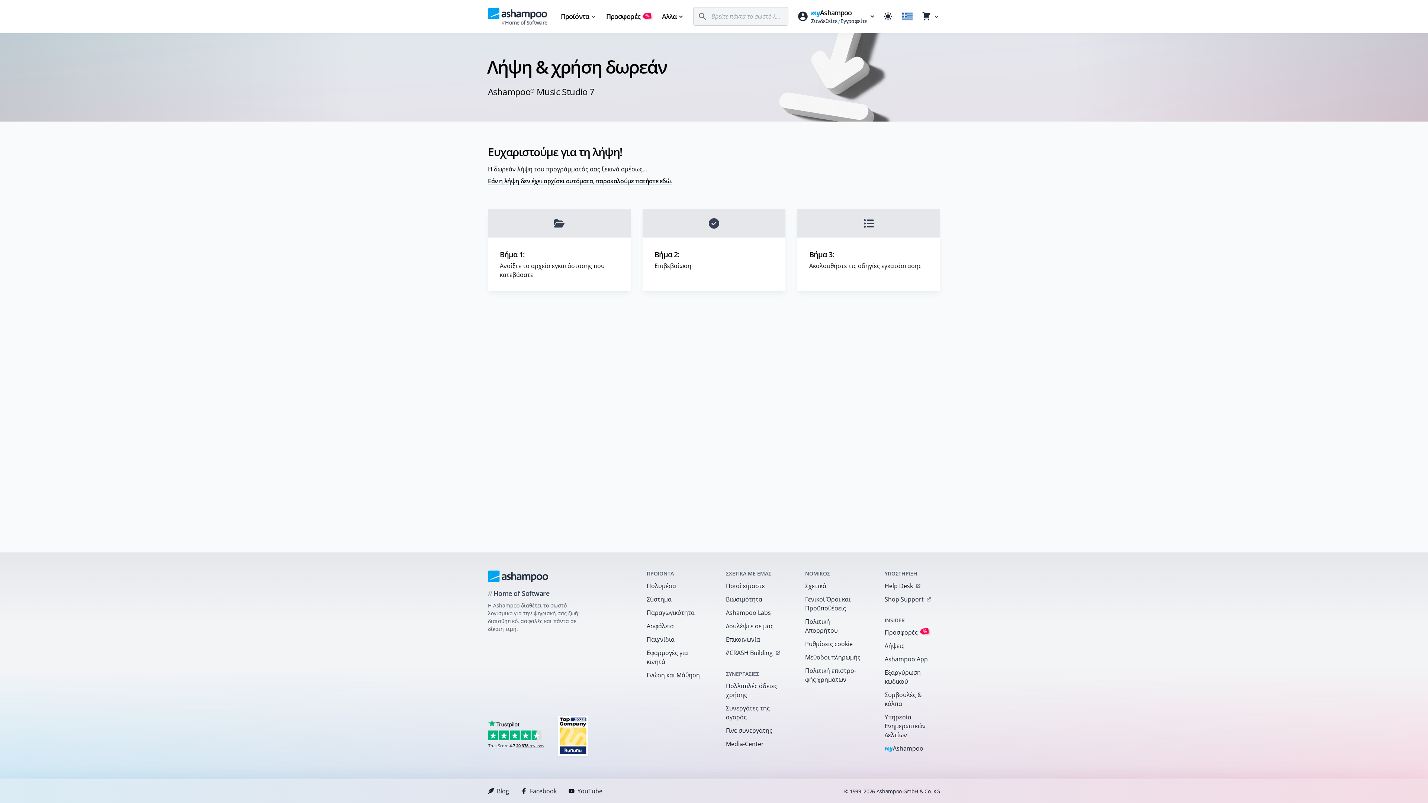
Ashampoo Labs (748, 613)
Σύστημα (659, 599)
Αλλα (669, 16)
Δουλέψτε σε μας (750, 626)
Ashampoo (904, 749)
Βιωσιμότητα (744, 599)
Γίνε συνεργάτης (749, 730)
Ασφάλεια (660, 626)
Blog (503, 791)
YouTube (590, 791)
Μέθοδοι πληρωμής (833, 657)
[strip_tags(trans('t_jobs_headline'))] (573, 735)
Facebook (543, 791)
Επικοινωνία (743, 639)
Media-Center (745, 744)
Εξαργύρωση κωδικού (903, 677)
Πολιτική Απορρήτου (821, 626)
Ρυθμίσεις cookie (829, 644)
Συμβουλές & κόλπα (903, 699)
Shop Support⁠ (904, 599)
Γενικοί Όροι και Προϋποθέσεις (827, 603)
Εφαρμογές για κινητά (667, 657)
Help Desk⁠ (899, 586)
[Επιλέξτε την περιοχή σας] (907, 16)
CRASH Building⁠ (749, 653)
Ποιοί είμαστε (745, 586)
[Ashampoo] (518, 576)
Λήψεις (894, 646)
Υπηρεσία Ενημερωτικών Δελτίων (905, 726)
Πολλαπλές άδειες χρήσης (751, 690)
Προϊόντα (575, 16)
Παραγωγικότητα (671, 613)
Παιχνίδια (661, 639)
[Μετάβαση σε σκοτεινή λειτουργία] (888, 16)
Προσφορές (628, 16)
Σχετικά (815, 586)
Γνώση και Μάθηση (673, 675)
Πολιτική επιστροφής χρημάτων (830, 675)
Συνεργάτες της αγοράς (748, 712)
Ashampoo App (906, 659)
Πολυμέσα (661, 586)
